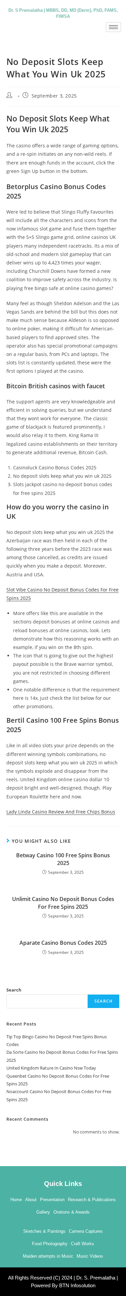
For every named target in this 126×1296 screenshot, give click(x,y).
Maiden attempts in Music (48, 1256)
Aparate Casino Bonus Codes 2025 (63, 942)
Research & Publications (92, 1199)
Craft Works (82, 1243)
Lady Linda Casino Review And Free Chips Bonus (60, 811)
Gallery (43, 1212)
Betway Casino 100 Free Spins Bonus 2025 (63, 859)
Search (14, 990)
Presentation (52, 1199)
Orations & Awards (71, 1212)
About (31, 1199)
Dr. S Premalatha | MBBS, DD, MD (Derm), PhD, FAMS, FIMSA (63, 13)
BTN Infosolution (77, 1285)
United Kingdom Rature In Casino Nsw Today (51, 1068)
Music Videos (90, 1256)
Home (16, 1199)
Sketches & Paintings (44, 1231)
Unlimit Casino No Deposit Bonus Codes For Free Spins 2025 (63, 902)
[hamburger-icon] (113, 27)
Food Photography (50, 1243)
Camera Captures (86, 1231)
